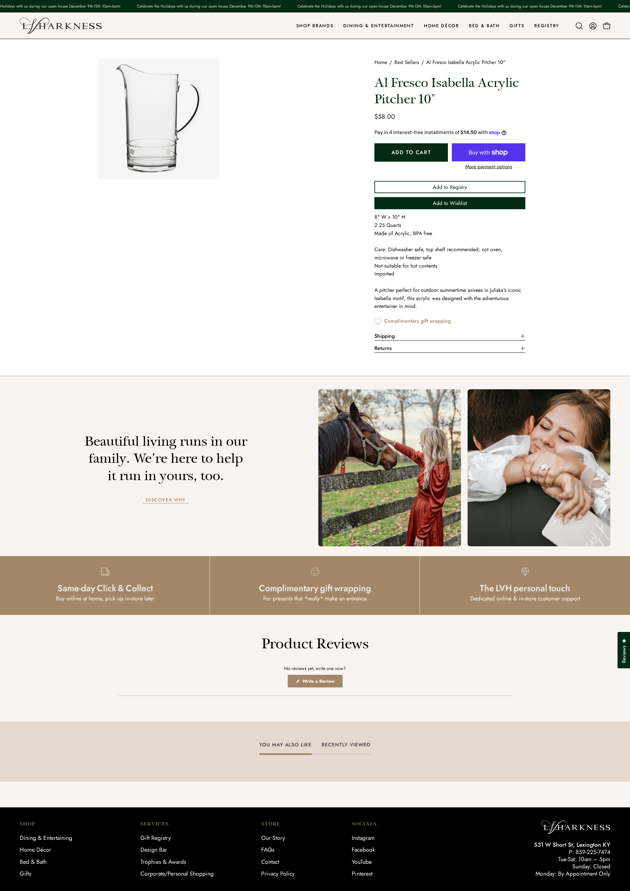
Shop (27, 823)
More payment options (488, 166)
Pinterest (362, 873)
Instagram (363, 838)
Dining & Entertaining (46, 838)
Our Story (273, 838)
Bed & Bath (33, 862)
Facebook (363, 849)
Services (154, 823)
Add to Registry (450, 187)
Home (380, 62)
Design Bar (153, 849)
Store (270, 823)
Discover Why (166, 500)
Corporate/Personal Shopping (177, 873)
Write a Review (322, 683)
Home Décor (35, 849)
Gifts (25, 873)
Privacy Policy (278, 873)
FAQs (267, 849)
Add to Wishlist (450, 203)
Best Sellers (406, 62)
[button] (579, 26)
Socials (364, 823)
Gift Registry (155, 838)
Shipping (384, 336)
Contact (270, 862)
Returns (383, 348)
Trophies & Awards (163, 862)
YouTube (362, 862)
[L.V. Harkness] (61, 26)
